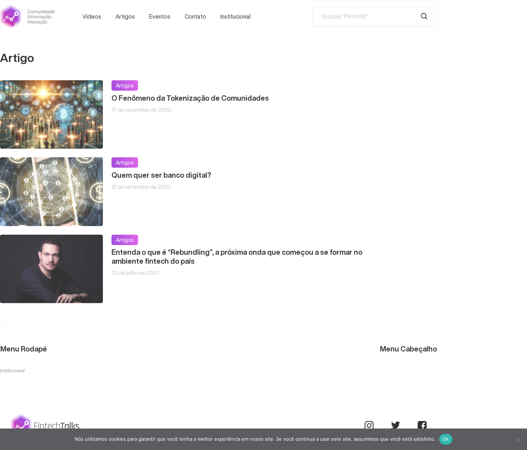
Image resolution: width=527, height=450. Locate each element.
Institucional (235, 16)
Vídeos (91, 16)
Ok (446, 439)
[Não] (518, 439)
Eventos (159, 16)
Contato (195, 16)
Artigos (125, 16)
